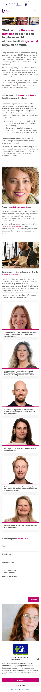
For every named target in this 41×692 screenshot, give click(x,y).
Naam (4, 546)
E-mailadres (7, 554)
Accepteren (20, 680)
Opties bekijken (20, 685)
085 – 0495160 (9, 226)
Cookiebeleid (14, 689)
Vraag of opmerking (9, 576)
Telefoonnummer (8, 562)
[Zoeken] (40, 1)
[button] (38, 659)
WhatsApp (19, 226)
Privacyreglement (24, 689)
